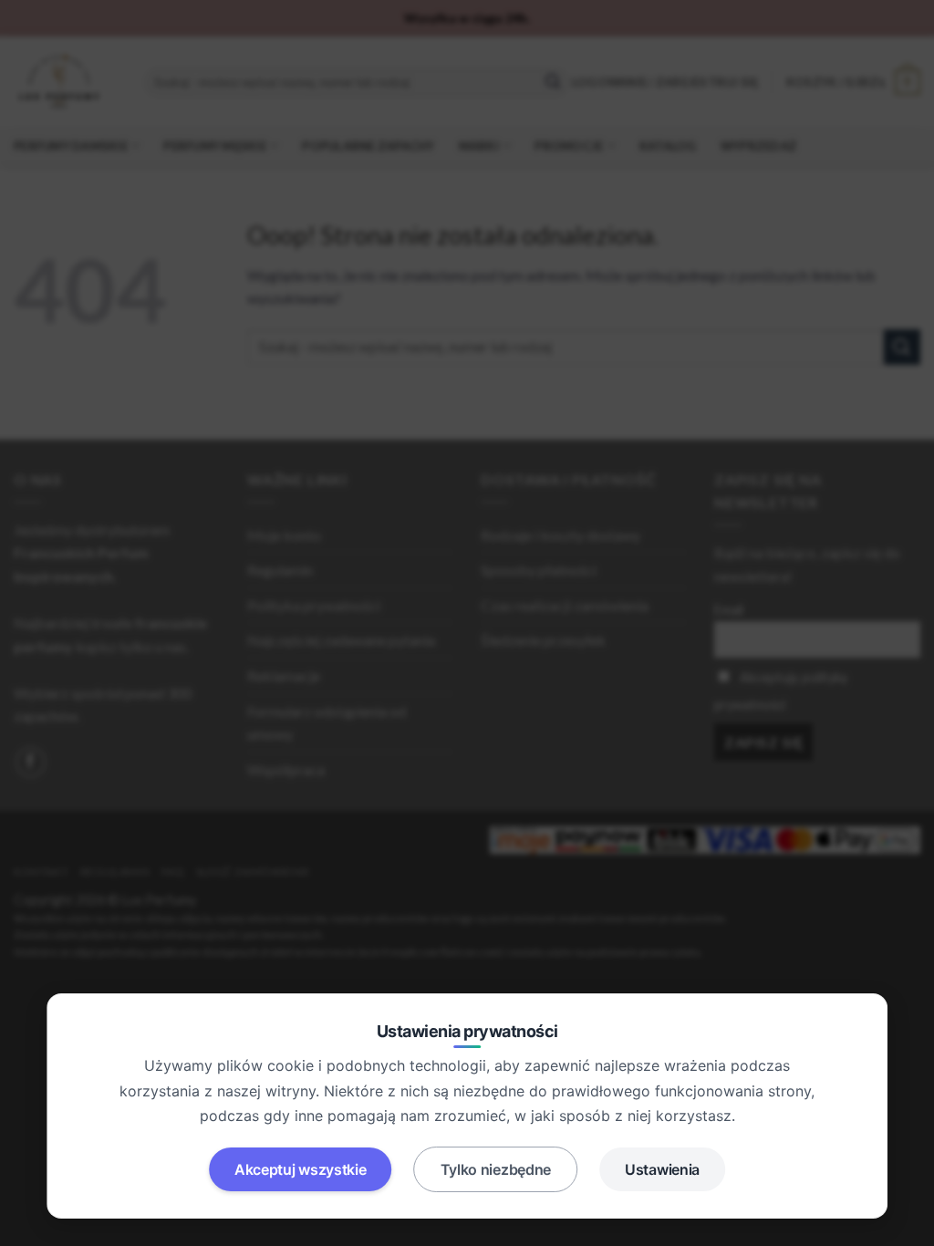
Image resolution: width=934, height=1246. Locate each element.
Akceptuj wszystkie (300, 1169)
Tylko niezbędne (496, 1169)
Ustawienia (662, 1169)
